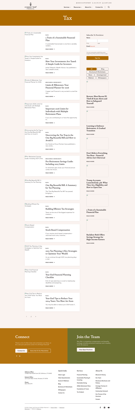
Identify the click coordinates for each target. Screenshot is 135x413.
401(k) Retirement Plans (84, 386)
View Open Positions (86, 349)
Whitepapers (102, 78)
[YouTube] (108, 407)
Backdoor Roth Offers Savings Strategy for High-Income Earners (95, 237)
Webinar (91, 78)
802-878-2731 (97, 3)
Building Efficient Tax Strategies (60, 208)
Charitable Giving (82, 383)
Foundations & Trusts (83, 389)
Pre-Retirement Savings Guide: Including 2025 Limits (59, 162)
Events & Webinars (63, 381)
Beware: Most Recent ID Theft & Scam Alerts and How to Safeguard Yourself (96, 99)
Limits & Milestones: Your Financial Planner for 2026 (57, 86)
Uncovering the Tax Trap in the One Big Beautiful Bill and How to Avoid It (61, 138)
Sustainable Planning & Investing (83, 379)
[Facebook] (100, 407)
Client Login (107, 3)
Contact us (21, 351)
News (90, 75)
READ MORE (90, 107)
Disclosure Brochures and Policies (103, 382)
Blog (47, 35)
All (91, 69)
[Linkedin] (104, 407)
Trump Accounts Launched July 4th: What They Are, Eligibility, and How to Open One (97, 183)
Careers (98, 399)
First (87, 43)
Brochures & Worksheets (53, 82)
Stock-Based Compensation (58, 229)
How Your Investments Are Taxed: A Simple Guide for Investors (61, 62)
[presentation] (34, 42)
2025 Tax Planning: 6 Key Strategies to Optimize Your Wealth (61, 252)
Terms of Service (101, 53)
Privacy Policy (93, 53)
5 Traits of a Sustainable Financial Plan (96, 211)
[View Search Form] (108, 7)
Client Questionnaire (64, 378)
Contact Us (99, 7)
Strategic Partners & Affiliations (101, 387)
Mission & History (101, 375)
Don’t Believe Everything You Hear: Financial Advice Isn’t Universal (96, 155)
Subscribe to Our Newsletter (39, 351)
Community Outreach (102, 391)
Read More (50, 49)
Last (99, 43)
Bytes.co (39, 409)
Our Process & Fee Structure (101, 395)
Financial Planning (82, 375)
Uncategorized (101, 75)
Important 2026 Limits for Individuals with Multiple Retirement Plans (57, 111)
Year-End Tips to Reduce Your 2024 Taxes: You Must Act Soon (59, 299)
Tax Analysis (80, 392)
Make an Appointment (84, 3)
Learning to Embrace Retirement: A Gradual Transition (95, 128)
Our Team (98, 378)
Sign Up (97, 58)
